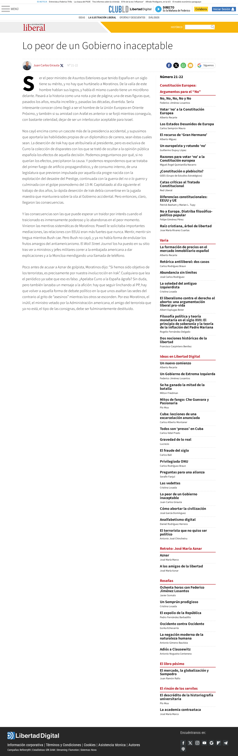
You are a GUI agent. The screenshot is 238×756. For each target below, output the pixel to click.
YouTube (204, 743)
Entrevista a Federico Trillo (60, 1)
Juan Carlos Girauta (178, 498)
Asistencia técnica (112, 745)
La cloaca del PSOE (82, 1)
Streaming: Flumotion (68, 749)
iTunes (183, 749)
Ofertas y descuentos (132, 17)
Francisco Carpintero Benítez (183, 342)
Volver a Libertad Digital (138, 9)
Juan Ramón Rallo (184, 675)
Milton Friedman (182, 389)
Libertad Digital (93, 735)
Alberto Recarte (182, 113)
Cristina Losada (178, 288)
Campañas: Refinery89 (19, 749)
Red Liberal (180, 186)
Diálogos (154, 17)
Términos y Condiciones (63, 745)
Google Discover (211, 743)
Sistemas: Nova (89, 749)
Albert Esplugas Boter (187, 304)
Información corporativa (25, 745)
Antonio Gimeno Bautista (181, 639)
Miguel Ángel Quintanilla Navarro (182, 161)
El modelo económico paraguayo (187, 1)
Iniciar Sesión (221, 9)
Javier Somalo (182, 592)
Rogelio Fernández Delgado (186, 324)
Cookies (90, 745)
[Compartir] (169, 65)
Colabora (201, 9)
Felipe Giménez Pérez (186, 215)
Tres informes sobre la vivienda (106, 1)
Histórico (176, 27)
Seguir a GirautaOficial (62, 65)
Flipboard (218, 743)
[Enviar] (183, 65)
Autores (134, 745)
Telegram (225, 743)
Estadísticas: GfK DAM (43, 749)
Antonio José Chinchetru (183, 535)
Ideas (82, 17)
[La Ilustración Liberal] (119, 9)
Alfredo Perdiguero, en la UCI (158, 1)
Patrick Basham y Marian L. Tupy (183, 201)
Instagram (197, 743)
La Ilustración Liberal (102, 17)
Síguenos (208, 65)
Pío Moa (184, 404)
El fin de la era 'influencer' (132, 1)
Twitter (190, 743)
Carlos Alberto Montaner (180, 418)
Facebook (183, 743)
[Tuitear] (176, 65)
